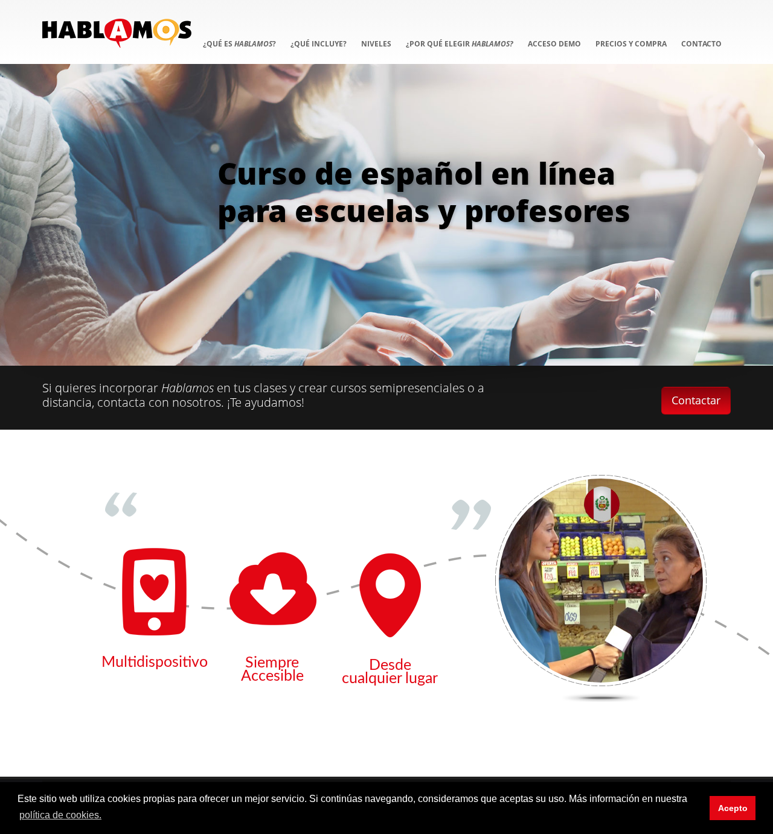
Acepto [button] (733, 808)
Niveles (376, 44)
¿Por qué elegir (459, 44)
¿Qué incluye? (318, 44)
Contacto (701, 44)
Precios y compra (631, 44)
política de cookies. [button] (60, 815)
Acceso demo (554, 44)
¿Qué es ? (239, 44)
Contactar (696, 400)
